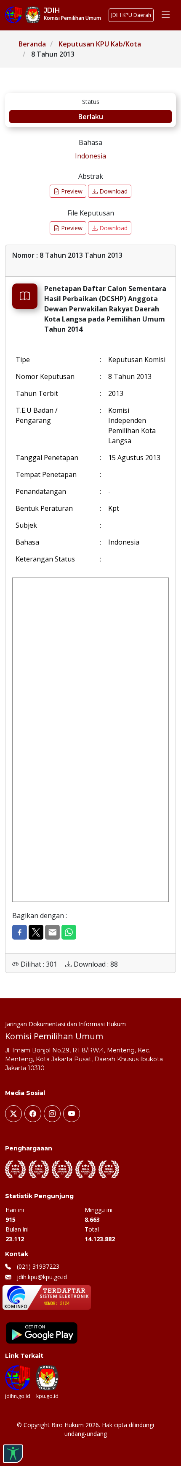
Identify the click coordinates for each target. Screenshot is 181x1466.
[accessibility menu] (13, 1453)
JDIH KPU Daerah (131, 15)
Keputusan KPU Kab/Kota (100, 44)
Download (113, 191)
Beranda (32, 44)
